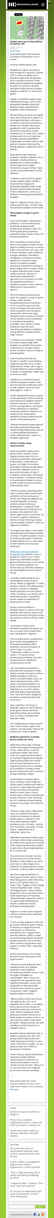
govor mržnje (15, 50)
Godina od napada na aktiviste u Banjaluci (25, 1113)
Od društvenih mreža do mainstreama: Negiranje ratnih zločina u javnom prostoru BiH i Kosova (25, 1152)
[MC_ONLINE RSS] (42, 1215)
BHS (49, 1)
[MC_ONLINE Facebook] (34, 1215)
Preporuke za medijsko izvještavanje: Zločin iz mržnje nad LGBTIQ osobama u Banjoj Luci (26, 1122)
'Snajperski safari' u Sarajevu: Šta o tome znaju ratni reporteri (26, 1185)
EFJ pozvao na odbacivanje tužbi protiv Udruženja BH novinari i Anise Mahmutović (25, 1194)
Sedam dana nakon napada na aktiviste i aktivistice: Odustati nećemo (24, 1133)
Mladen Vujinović (16, 47)
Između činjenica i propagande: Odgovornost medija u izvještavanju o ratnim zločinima (25, 1164)
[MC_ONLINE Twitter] (38, 1215)
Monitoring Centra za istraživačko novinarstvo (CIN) (24, 552)
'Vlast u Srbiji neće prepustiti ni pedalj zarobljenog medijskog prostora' (25, 1175)
